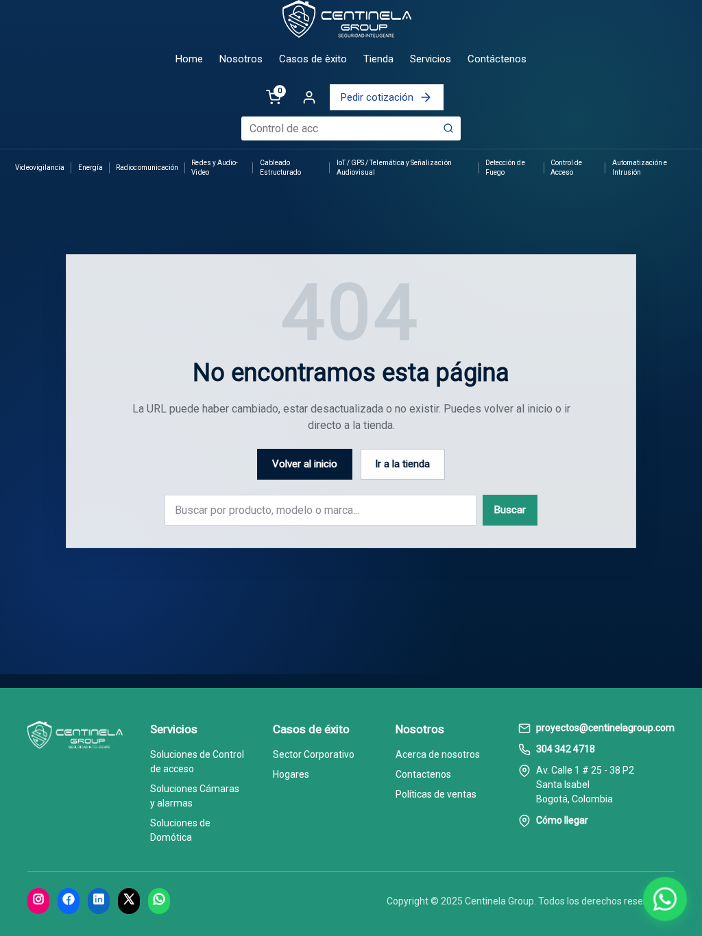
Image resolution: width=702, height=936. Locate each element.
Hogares (291, 774)
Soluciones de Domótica (180, 830)
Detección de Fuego (505, 167)
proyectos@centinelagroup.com (605, 727)
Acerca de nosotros (438, 754)
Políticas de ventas (436, 794)
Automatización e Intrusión (640, 167)
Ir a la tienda (402, 464)
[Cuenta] (309, 97)
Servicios (430, 59)
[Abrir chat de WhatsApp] (665, 899)
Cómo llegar (562, 820)
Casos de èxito (313, 59)
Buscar (510, 510)
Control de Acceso (566, 167)
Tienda (378, 59)
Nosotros (241, 59)
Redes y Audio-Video (214, 167)
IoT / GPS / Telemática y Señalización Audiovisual (394, 167)
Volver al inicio (304, 464)
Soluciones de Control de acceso (197, 761)
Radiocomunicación (147, 167)
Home (189, 59)
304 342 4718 (565, 748)
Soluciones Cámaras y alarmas (194, 796)
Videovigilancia (39, 167)
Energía (90, 167)
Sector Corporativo (313, 754)
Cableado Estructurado (281, 167)
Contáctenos (497, 59)
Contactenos (423, 774)
